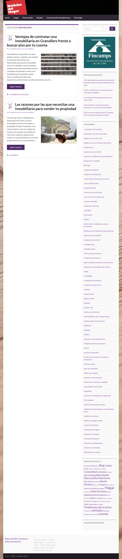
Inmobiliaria (30, 49)
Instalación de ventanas (93, 280)
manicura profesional (91, 312)
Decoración (28, 17)
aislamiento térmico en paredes (95, 134)
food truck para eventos (93, 253)
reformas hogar (89, 364)
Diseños (88, 484)
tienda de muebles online (93, 421)
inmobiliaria (14, 155)
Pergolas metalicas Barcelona (95, 344)
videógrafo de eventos (92, 452)
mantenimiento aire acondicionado (96, 316)
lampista (87, 303)
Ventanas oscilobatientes (93, 443)
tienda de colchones (91, 416)
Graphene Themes (22, 556)
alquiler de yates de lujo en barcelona (97, 143)
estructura (110, 485)
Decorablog (90, 475)
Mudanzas (87, 325)
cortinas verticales (91, 201)
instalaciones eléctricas (92, 285)
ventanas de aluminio (91, 439)
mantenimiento (100, 495)
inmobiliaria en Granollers (19, 94)
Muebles (87, 330)
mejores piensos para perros (94, 321)
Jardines (87, 289)
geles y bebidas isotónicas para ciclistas (98, 262)
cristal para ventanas (91, 206)
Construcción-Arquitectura (58, 17)
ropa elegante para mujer (93, 387)
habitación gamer (97, 488)
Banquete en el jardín (92, 161)
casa (86, 468)
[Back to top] (117, 554)
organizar (99, 498)
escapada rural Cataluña (93, 129)
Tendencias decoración (97, 507)
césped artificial (90, 188)
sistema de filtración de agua (94, 405)
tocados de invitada (91, 425)
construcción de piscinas (93, 192)
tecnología (100, 504)
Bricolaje (78, 17)
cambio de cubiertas (91, 170)
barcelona (87, 466)
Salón (86, 504)
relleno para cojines (91, 373)
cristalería (87, 210)
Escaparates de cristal (92, 240)
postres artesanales (91, 353)
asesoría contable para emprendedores (98, 156)
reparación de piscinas (104, 501)
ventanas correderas (91, 434)
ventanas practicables (92, 448)
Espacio (103, 484)
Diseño (40, 17)
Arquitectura (89, 147)
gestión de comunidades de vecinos (97, 267)
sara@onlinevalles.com (16, 49)
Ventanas (106, 511)
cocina (90, 469)
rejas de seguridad (90, 369)
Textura (86, 511)
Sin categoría (89, 400)
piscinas (110, 498)
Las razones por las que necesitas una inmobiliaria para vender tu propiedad (45, 106)
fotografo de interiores (92, 258)
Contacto (23, 539)
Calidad (108, 465)
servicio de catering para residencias (97, 396)
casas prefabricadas (91, 183)
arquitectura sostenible (92, 152)
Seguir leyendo (16, 87)
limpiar (109, 492)
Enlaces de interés (13, 541)
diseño (103, 481)
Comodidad (90, 471)
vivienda (103, 513)
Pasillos (86, 335)
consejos (101, 471)
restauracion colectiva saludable (96, 382)
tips (90, 511)
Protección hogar (90, 501)
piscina (105, 498)
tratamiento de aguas (92, 430)
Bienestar (95, 466)
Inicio (7, 17)
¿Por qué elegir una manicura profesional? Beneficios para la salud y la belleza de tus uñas (99, 82)
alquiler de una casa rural (93, 138)
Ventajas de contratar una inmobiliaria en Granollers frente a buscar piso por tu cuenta (39, 40)
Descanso (95, 482)
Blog (101, 465)
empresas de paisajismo (92, 235)
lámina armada (89, 298)
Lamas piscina (89, 294)
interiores (87, 492)
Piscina (86, 348)
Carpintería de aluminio (92, 174)
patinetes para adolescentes (94, 339)
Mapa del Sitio (11, 539)
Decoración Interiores (97, 478)
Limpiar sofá (88, 307)
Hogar (16, 17)
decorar (87, 481)
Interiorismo (98, 491)
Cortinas (109, 472)
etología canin (89, 244)
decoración (102, 475)
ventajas (97, 510)
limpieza (88, 494)
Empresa (96, 485)
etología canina (89, 249)
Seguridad (87, 391)
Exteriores (87, 488)
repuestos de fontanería (93, 378)
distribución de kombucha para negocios (99, 231)
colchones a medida (99, 469)
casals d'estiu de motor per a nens (96, 179)
